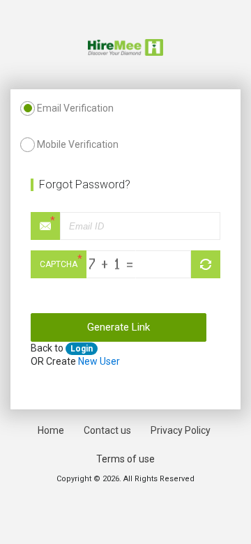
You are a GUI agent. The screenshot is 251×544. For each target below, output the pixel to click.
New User (99, 361)
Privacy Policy (181, 430)
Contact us (107, 430)
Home (51, 430)
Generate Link (118, 327)
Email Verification (75, 108)
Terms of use (125, 458)
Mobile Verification (78, 144)
